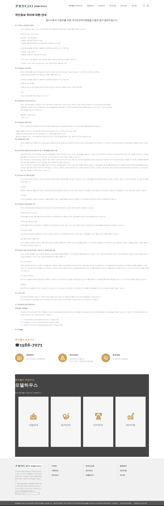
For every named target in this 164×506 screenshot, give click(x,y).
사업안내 (101, 5)
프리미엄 (112, 5)
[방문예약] (19, 358)
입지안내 (89, 470)
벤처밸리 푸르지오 (76, 5)
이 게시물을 (19, 329)
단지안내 (123, 5)
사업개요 (55, 470)
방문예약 (90, 5)
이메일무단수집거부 (140, 503)
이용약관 (115, 503)
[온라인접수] (62, 358)
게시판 (134, 5)
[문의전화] (105, 358)
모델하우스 (90, 475)
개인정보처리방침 (125, 503)
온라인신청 (90, 466)
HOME (54, 466)
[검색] (144, 5)
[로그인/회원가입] (147, 5)
